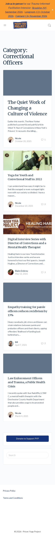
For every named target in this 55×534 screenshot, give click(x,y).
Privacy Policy (9, 491)
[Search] (49, 25)
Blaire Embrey (21, 271)
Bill (16, 342)
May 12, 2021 (21, 274)
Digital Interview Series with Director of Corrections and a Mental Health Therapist (27, 243)
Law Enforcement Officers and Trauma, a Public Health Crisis (26, 382)
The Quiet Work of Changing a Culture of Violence (27, 108)
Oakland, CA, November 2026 (31, 15)
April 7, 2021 (21, 345)
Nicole (18, 138)
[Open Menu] (5, 25)
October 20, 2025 (23, 141)
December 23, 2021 (24, 206)
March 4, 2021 (21, 416)
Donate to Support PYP (27, 438)
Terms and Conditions (13, 498)
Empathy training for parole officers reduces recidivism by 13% (27, 311)
